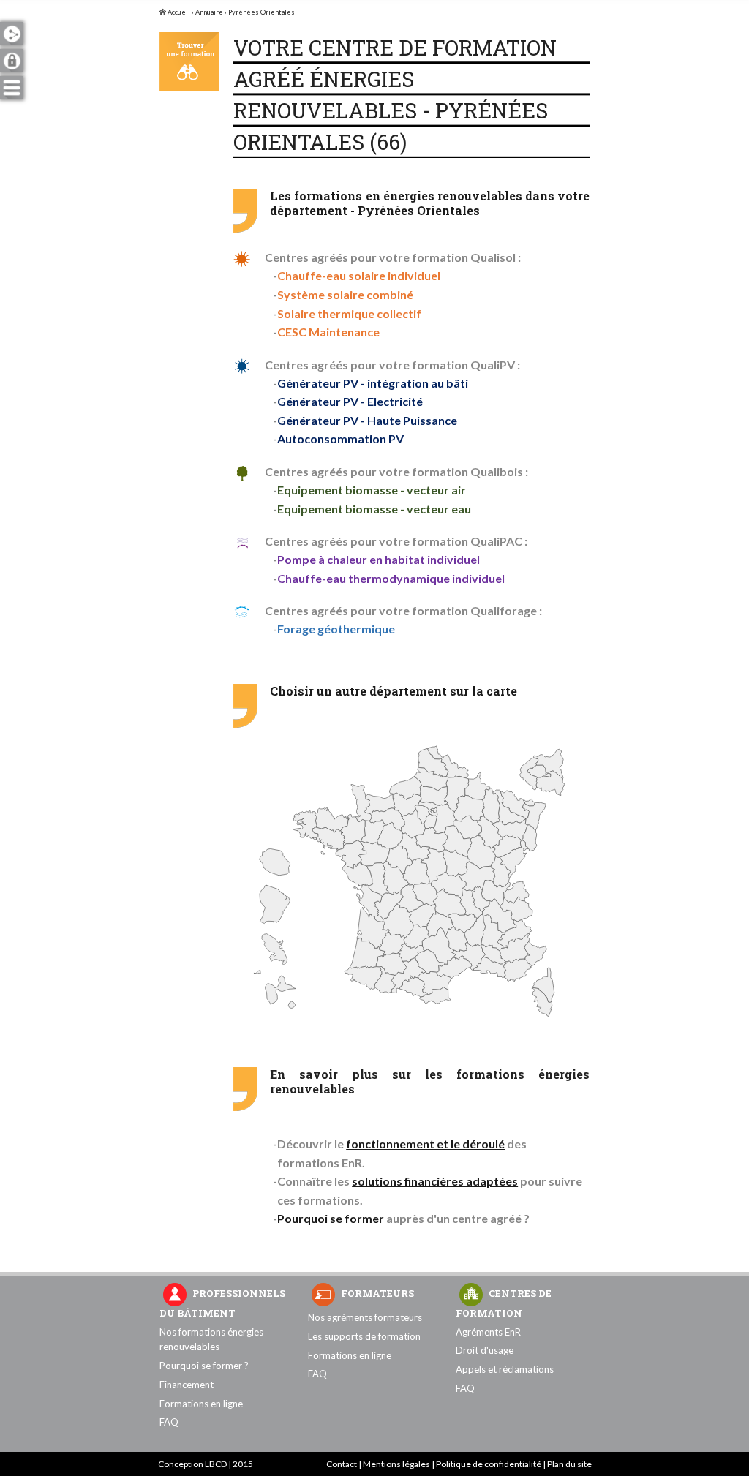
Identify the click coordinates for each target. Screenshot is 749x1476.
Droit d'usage (484, 1350)
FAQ (168, 1422)
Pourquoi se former (330, 1218)
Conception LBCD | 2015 (205, 1463)
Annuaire (209, 12)
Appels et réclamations (505, 1369)
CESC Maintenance (328, 332)
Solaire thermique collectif (349, 313)
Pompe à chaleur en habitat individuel (378, 559)
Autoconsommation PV (340, 438)
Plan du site (569, 1463)
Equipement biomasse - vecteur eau (374, 509)
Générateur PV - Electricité (350, 401)
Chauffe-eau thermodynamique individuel (391, 578)
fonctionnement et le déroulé (425, 1144)
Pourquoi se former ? (204, 1365)
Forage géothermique (336, 629)
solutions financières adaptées (435, 1181)
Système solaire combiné (345, 294)
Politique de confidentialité (488, 1463)
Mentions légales (396, 1463)
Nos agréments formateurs (365, 1317)
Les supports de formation (364, 1336)
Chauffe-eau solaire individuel (358, 275)
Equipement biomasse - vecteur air (371, 490)
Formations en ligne (201, 1403)
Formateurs (377, 1293)
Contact (341, 1463)
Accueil (178, 12)
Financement (186, 1384)
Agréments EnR (488, 1332)
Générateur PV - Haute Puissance (367, 420)
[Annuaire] (189, 61)
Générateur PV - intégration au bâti (372, 383)
